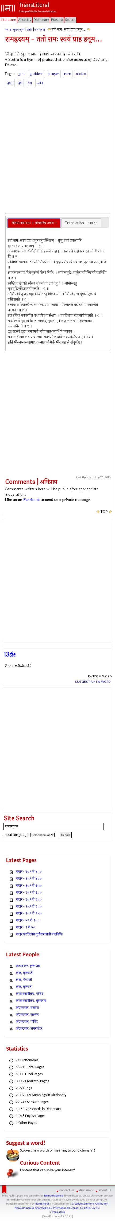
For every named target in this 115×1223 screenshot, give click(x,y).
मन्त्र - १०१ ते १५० (29, 914)
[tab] (33, 223)
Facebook (31, 500)
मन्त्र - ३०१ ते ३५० (29, 886)
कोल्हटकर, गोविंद (27, 1022)
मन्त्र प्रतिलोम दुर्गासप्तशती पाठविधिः (39, 935)
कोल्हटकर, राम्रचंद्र (29, 1029)
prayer (53, 74)
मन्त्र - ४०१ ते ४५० (29, 872)
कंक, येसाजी (24, 980)
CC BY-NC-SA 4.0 (89, 1208)
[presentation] (34, 223)
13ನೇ (10, 654)
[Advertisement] (57, 149)
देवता (10, 83)
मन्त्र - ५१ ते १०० (28, 921)
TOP (104, 512)
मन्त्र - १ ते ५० (25, 928)
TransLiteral (42, 1203)
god (21, 74)
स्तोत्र (40, 83)
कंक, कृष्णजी (24, 987)
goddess (36, 74)
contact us (66, 1190)
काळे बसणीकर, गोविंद (29, 994)
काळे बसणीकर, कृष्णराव (31, 1001)
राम (29, 83)
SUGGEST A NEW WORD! (93, 681)
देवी (20, 83)
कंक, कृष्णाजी (24, 973)
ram (67, 74)
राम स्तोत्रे (39, 29)
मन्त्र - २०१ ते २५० (29, 900)
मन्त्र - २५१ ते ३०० (29, 893)
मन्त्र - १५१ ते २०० (29, 907)
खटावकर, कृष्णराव (28, 966)
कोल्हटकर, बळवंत (27, 1008)
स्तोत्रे (29, 29)
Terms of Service (53, 1195)
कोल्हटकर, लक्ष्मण (27, 1015)
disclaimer (86, 1190)
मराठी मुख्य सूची (15, 29)
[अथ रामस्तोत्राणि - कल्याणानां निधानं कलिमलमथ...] (49, 29)
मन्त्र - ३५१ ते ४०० (29, 879)
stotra (81, 74)
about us (105, 1190)
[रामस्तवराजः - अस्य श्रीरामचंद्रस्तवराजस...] (88, 29)
